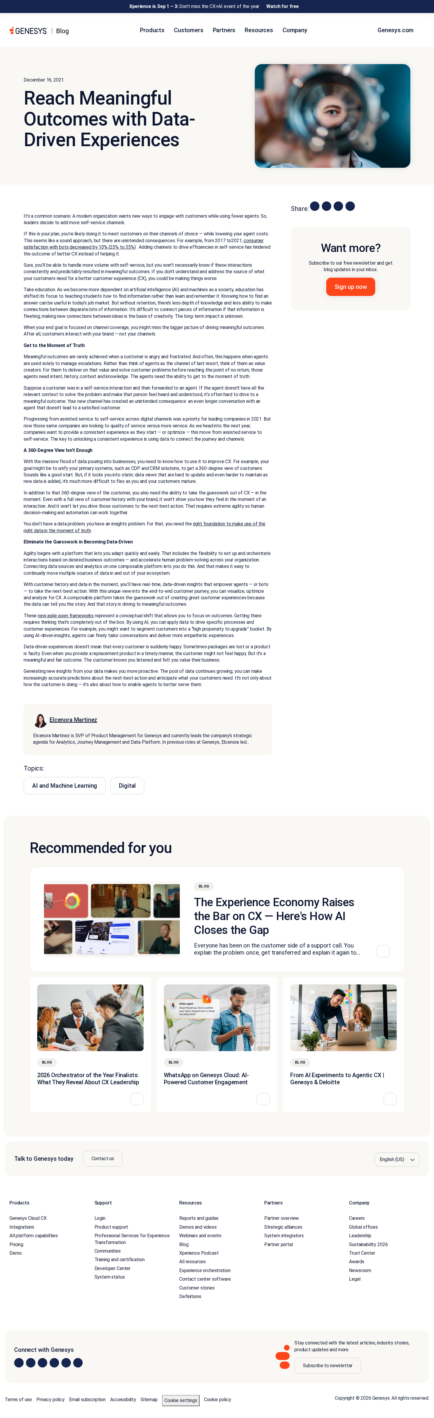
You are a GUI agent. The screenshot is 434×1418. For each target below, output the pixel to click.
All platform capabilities (33, 1235)
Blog (183, 1244)
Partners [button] (224, 30)
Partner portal (278, 1244)
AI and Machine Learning (64, 785)
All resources (192, 1261)
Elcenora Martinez (73, 719)
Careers (357, 1218)
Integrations (21, 1227)
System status (109, 1277)
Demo (15, 1253)
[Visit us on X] (42, 1362)
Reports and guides (198, 1218)
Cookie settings (180, 1400)
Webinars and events (200, 1235)
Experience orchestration (204, 1270)
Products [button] (152, 30)
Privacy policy (50, 1399)
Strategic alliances (283, 1227)
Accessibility (123, 1399)
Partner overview (281, 1218)
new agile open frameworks (66, 615)
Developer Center (112, 1268)
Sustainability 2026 (368, 1244)
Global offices (363, 1227)
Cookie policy (217, 1399)
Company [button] (295, 30)
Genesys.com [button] (396, 30)
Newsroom (360, 1270)
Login (99, 1218)
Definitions (190, 1296)
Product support (111, 1227)
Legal (354, 1279)
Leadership (360, 1235)
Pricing (16, 1244)
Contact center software (205, 1279)
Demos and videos (197, 1227)
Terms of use (18, 1399)
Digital (127, 785)
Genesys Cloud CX (27, 1218)
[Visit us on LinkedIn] (19, 1362)
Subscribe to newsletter (328, 1365)
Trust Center (362, 1253)
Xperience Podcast (198, 1253)
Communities (107, 1251)
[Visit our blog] (78, 1362)
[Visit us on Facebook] (54, 1362)
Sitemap (149, 1399)
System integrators (284, 1235)
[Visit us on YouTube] (66, 1362)
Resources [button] (259, 30)
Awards (356, 1261)
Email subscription (87, 1399)
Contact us (103, 1158)
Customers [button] (188, 30)
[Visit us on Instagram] (30, 1362)
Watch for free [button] (282, 6)
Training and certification (119, 1259)
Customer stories (196, 1288)
